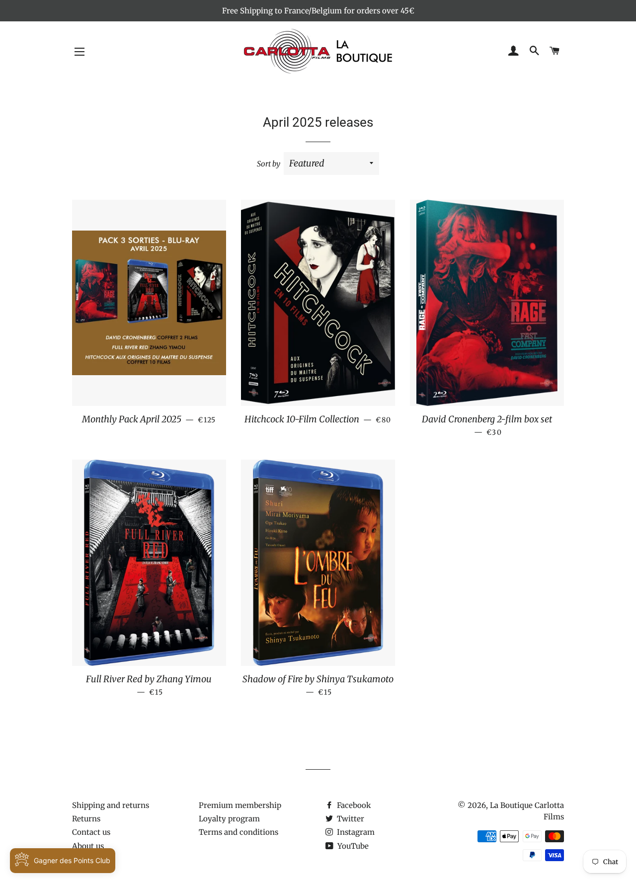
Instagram (355, 832)
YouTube (352, 846)
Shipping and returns (110, 805)
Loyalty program (229, 818)
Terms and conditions (238, 832)
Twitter (349, 818)
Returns (86, 818)
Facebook (353, 805)
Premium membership (240, 805)
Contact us (91, 832)
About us (88, 846)
